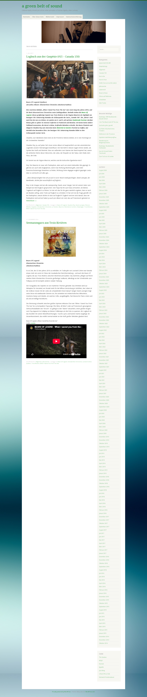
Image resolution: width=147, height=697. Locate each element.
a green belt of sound (42, 6)
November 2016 (104, 560)
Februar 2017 (103, 550)
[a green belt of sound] (73, 32)
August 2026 (103, 170)
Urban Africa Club (104, 674)
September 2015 (104, 607)
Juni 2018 (102, 497)
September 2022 (104, 327)
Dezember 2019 (104, 437)
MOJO (101, 660)
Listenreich (102, 90)
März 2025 (102, 227)
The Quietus (102, 657)
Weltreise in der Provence (107, 134)
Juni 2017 (102, 537)
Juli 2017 (101, 533)
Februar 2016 (103, 590)
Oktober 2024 (103, 244)
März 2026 (102, 187)
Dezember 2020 (104, 397)
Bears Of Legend (62, 205)
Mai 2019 (102, 460)
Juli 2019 (101, 453)
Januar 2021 (102, 393)
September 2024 (104, 247)
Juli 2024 (101, 253)
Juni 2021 (102, 377)
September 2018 (104, 487)
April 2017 (102, 543)
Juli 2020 (101, 413)
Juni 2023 (102, 297)
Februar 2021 (103, 390)
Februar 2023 (103, 310)
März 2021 (102, 387)
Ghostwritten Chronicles (44, 207)
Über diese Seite (38, 17)
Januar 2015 (102, 633)
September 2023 (104, 287)
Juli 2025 (101, 214)
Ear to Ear (102, 76)
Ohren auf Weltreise (105, 96)
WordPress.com (90, 691)
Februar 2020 (103, 430)
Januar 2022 (102, 353)
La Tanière (55, 207)
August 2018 (103, 490)
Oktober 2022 (103, 323)
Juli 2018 (101, 493)
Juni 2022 (102, 337)
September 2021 (104, 367)
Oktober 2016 (103, 563)
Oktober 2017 (103, 523)
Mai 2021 (102, 380)
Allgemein (39, 205)
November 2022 (104, 320)
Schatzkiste (102, 100)
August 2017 (103, 530)
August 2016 (103, 570)
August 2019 (103, 450)
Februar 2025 (103, 230)
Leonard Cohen (87, 361)
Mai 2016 (102, 580)
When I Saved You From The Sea (35, 208)
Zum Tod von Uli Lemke (106, 156)
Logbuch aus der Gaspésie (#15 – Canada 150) (53, 56)
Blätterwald (50, 17)
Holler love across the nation (108, 83)
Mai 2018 (102, 500)
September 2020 (104, 407)
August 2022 (103, 330)
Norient (101, 664)
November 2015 (104, 600)
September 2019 (104, 447)
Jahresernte (45, 361)
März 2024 (102, 267)
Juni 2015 (102, 617)
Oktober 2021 (103, 363)
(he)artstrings (103, 66)
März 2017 (102, 547)
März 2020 (102, 427)
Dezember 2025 (104, 197)
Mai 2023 (102, 300)
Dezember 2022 (104, 317)
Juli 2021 (101, 373)
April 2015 (102, 623)
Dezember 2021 (104, 357)
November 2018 (104, 480)
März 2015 (102, 626)
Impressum (60, 17)
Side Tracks (102, 103)
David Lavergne (80, 205)
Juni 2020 (102, 417)
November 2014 (104, 640)
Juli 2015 (101, 613)
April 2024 (102, 263)
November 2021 (104, 360)
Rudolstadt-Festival (79, 120)
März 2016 (102, 587)
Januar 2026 (102, 194)
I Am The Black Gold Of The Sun (108, 122)
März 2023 (102, 307)
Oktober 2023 (103, 283)
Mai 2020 (102, 420)
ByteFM (101, 667)
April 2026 (102, 184)
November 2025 (104, 200)
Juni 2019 (102, 457)
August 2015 (103, 610)
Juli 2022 (101, 333)
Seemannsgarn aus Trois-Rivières (46, 222)
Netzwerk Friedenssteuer (106, 677)
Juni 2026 (102, 177)
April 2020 (102, 423)
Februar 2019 (103, 470)
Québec (28, 363)
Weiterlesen (31, 201)
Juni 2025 (102, 217)
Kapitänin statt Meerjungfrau (107, 137)
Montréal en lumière (64, 128)
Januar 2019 (102, 473)
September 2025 (104, 207)
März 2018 (102, 507)
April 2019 (102, 463)
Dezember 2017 (104, 517)
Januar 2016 (102, 593)
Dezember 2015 (104, 597)
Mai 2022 (102, 340)
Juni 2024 (102, 257)
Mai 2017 (102, 540)
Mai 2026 (102, 180)
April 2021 (102, 383)
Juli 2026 (101, 174)
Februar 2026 (103, 190)
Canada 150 (45, 205)
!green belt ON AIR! (105, 63)
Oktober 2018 (103, 483)
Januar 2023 (102, 313)
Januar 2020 (102, 433)
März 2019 (102, 467)
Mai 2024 (102, 260)
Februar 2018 (103, 510)
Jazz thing (102, 670)
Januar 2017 (102, 553)
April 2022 (102, 343)
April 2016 (102, 583)
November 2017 (104, 520)
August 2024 (103, 250)
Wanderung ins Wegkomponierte (104, 142)
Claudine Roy (71, 205)
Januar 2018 (102, 513)
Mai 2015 (102, 620)
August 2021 (103, 370)
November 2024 (104, 240)
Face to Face (103, 80)
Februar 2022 (103, 350)
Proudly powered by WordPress (61, 691)
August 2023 (103, 290)
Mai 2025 (102, 220)
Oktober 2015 (103, 603)
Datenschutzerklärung (73, 17)
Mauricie (61, 207)
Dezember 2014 (104, 636)
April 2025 (102, 224)
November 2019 (104, 440)
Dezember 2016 (104, 557)
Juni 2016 (102, 577)
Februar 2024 (103, 270)
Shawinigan (80, 207)
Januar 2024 (102, 273)
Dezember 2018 (104, 477)
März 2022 (102, 347)
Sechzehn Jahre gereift (106, 125)
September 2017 (104, 527)
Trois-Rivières (88, 207)
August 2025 (103, 210)
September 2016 (104, 567)
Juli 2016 (101, 573)
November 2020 (104, 400)
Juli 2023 (101, 293)
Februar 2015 (103, 630)
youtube (33, 323)
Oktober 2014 (103, 643)
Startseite (26, 17)
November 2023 (104, 280)
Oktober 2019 (103, 443)
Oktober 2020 (103, 403)
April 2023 (102, 303)
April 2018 (102, 503)
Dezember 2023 (104, 277)
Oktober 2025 (103, 204)
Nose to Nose (103, 93)
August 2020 (103, 410)
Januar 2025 (102, 234)
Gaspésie (34, 207)
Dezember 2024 (104, 237)
